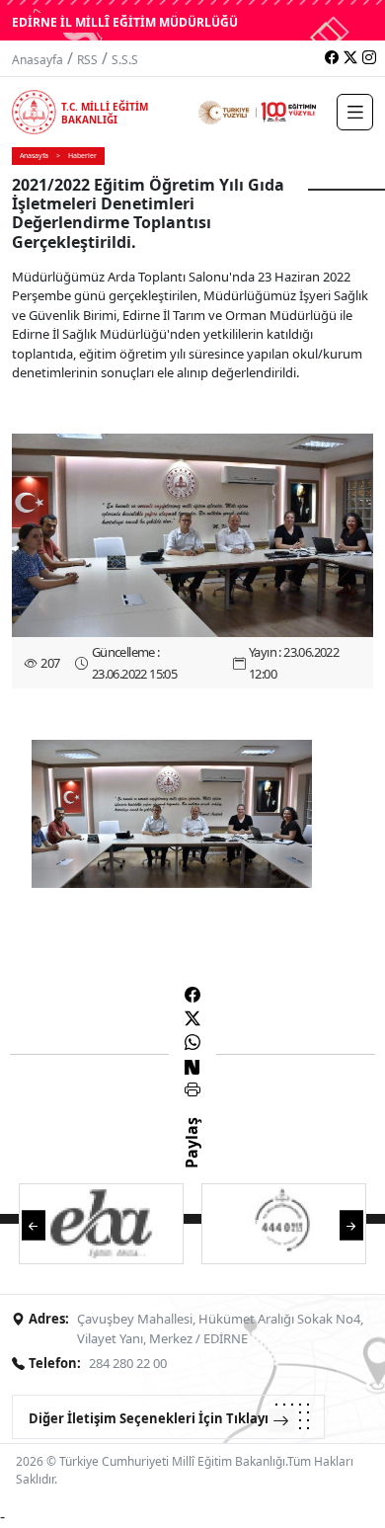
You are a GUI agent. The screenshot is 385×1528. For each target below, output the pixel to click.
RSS (87, 59)
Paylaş (191, 1160)
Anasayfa (37, 59)
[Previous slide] (33, 1224)
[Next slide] (351, 1224)
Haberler (82, 155)
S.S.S (125, 59)
